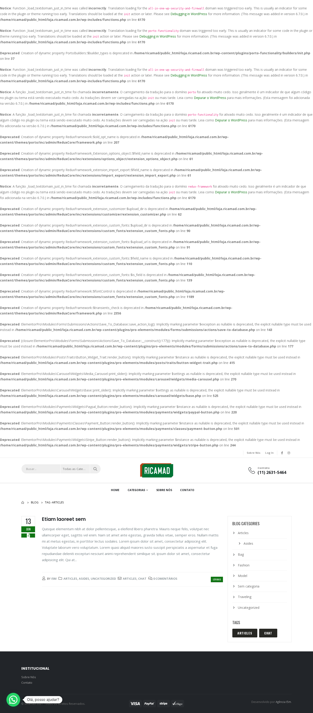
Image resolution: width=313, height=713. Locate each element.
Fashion (244, 565)
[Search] (95, 468)
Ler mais (217, 579)
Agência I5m (283, 702)
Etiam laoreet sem (64, 519)
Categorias (136, 490)
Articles (70, 578)
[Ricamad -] (156, 470)
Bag (241, 554)
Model (242, 576)
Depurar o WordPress (210, 98)
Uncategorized (103, 578)
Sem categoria (248, 586)
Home (115, 490)
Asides (84, 578)
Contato (187, 490)
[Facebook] (282, 453)
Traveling (244, 597)
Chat (142, 578)
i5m (54, 578)
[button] (13, 700)
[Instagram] (289, 453)
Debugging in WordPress (188, 14)
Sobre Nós (253, 452)
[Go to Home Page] (23, 502)
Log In (269, 452)
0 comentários (165, 578)
